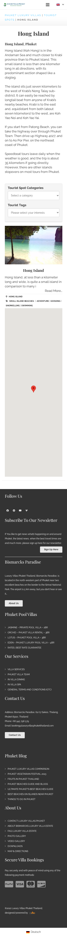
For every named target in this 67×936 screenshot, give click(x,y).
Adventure (43, 301)
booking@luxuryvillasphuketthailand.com (33, 725)
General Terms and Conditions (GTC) (30, 689)
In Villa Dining (16, 679)
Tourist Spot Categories (25, 188)
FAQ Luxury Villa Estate (22, 831)
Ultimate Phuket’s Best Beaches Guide (30, 789)
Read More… (53, 291)
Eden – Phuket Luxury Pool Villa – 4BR (31, 642)
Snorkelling (13, 305)
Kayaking (55, 301)
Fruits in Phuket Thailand (23, 779)
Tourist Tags (17, 205)
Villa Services (16, 669)
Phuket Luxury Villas (23, 15)
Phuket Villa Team (19, 674)
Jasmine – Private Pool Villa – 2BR (28, 627)
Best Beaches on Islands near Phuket (30, 794)
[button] (47, 5)
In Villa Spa (14, 684)
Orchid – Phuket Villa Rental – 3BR (29, 632)
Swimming (27, 305)
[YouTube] (20, 510)
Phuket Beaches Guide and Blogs (28, 784)
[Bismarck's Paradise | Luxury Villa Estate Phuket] (14, 5)
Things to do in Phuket (21, 799)
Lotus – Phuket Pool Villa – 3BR (27, 637)
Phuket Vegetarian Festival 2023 (27, 774)
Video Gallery (16, 841)
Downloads (15, 846)
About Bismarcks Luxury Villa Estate (30, 826)
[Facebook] (7, 510)
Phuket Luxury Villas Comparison (28, 769)
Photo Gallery (17, 836)
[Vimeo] (26, 510)
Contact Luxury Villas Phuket (26, 821)
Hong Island (33, 270)
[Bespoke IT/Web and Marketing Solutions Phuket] (32, 912)
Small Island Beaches (21, 301)
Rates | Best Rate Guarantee (24, 647)
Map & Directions (18, 851)
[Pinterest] (14, 510)
